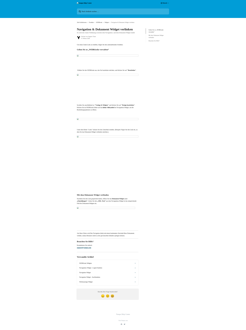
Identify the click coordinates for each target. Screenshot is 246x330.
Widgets (107, 22)
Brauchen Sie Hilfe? (154, 40)
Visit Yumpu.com (123, 320)
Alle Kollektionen (82, 22)
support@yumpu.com (84, 247)
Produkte (91, 22)
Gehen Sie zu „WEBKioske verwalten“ (156, 31)
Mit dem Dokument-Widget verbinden (156, 36)
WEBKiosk (99, 22)
